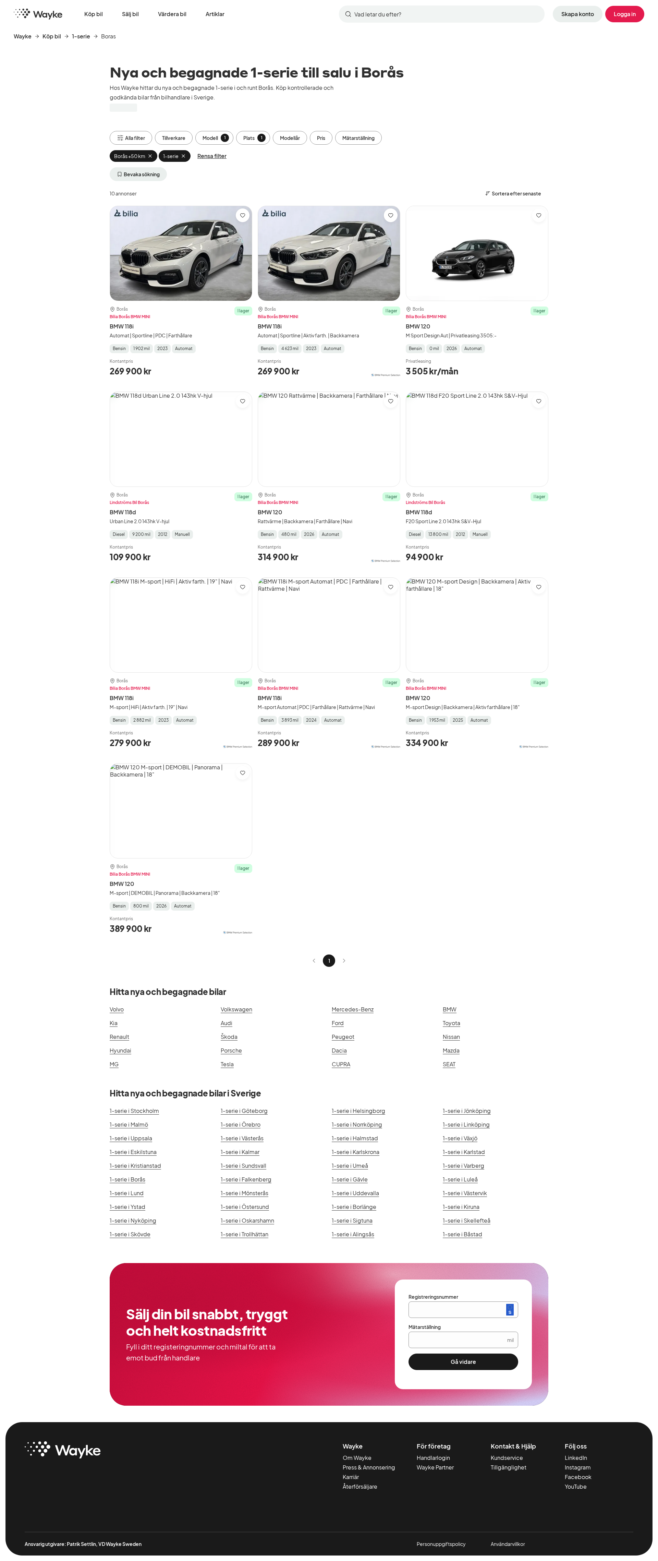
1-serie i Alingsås (353, 1234)
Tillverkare (173, 138)
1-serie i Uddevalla (355, 1193)
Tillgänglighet (508, 1467)
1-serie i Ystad (127, 1206)
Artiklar (215, 13)
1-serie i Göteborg (244, 1110)
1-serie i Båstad (462, 1234)
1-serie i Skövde (130, 1234)
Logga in (625, 13)
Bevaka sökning (142, 174)
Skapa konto (577, 13)
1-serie (81, 36)
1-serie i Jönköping (467, 1110)
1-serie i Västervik (465, 1193)
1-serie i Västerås (242, 1138)
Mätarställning (358, 138)
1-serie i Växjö (460, 1138)
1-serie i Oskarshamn (247, 1220)
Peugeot (343, 1036)
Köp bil (93, 13)
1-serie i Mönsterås (244, 1193)
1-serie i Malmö (129, 1124)
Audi (226, 1022)
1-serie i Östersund (245, 1206)
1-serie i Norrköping (357, 1124)
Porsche (231, 1050)
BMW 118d (123, 512)
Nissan (451, 1036)
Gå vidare (463, 1361)
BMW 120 (418, 326)
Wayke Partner (435, 1467)
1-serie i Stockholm (134, 1110)
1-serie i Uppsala (131, 1138)
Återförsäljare (360, 1486)
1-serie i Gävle (350, 1179)
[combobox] (442, 14)
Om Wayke (357, 1457)
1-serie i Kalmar (240, 1151)
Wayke (23, 36)
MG (114, 1064)
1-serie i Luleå (460, 1179)
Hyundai (120, 1050)
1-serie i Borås (127, 1179)
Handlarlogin (433, 1457)
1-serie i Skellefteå (466, 1220)
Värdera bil (172, 13)
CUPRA (341, 1064)
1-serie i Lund (127, 1193)
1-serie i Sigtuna (352, 1220)
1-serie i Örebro (240, 1124)
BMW (449, 1009)
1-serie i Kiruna (461, 1206)
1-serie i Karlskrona (355, 1151)
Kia (114, 1022)
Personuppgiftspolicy (441, 1544)
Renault (119, 1036)
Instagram (578, 1467)
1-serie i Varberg (463, 1165)
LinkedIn (576, 1457)
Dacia (339, 1050)
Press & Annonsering (369, 1467)
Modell (214, 138)
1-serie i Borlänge (354, 1206)
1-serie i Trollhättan (244, 1234)
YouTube (576, 1486)
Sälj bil (130, 13)
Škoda (229, 1036)
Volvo (117, 1009)
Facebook (578, 1476)
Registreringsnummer (433, 1297)
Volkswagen (236, 1009)
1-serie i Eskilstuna (133, 1151)
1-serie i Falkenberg (246, 1179)
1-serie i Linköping (466, 1124)
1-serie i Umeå (350, 1165)
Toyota (451, 1022)
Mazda (451, 1050)
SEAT (449, 1064)
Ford (338, 1022)
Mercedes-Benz (353, 1009)
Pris (321, 138)
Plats (253, 138)
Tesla (227, 1064)
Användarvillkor (508, 1544)
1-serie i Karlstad (464, 1151)
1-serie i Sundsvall (243, 1165)
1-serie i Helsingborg (358, 1110)
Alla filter (135, 138)
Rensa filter (212, 155)
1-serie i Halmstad (355, 1138)
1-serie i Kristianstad (135, 1165)
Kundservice (507, 1457)
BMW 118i (122, 326)
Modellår (290, 138)
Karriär (351, 1476)
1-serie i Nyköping (133, 1220)
